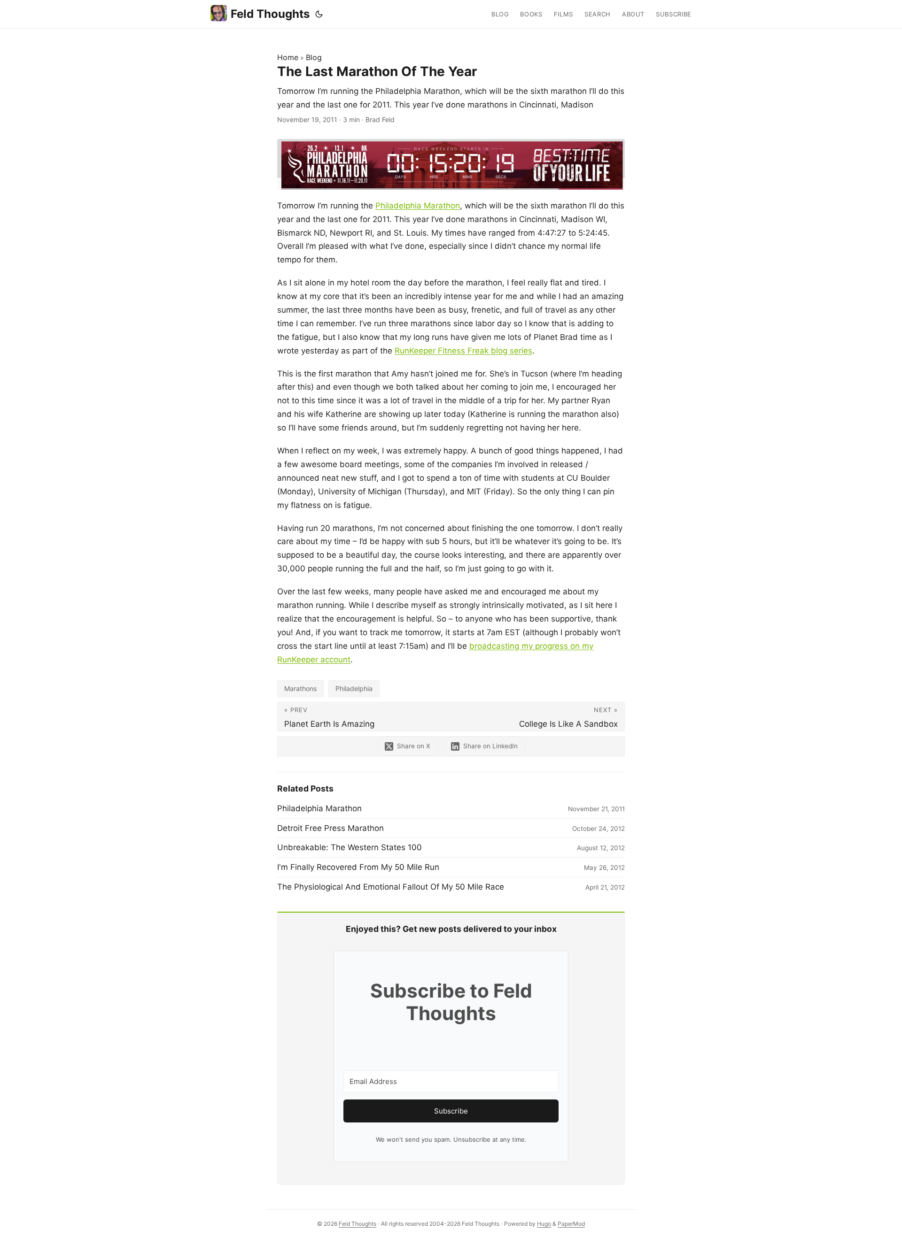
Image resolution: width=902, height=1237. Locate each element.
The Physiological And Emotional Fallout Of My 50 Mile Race (390, 886)
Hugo (544, 1223)
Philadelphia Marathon (417, 205)
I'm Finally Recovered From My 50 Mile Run (358, 867)
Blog (314, 57)
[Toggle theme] (319, 14)
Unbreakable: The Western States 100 (349, 847)
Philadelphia (354, 688)
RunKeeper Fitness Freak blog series (463, 350)
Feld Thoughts (270, 14)
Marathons (300, 688)
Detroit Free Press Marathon (330, 828)
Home (287, 57)
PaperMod (571, 1223)
